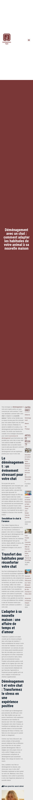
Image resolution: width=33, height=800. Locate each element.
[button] (28, 40)
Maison (27, 423)
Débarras (27, 415)
